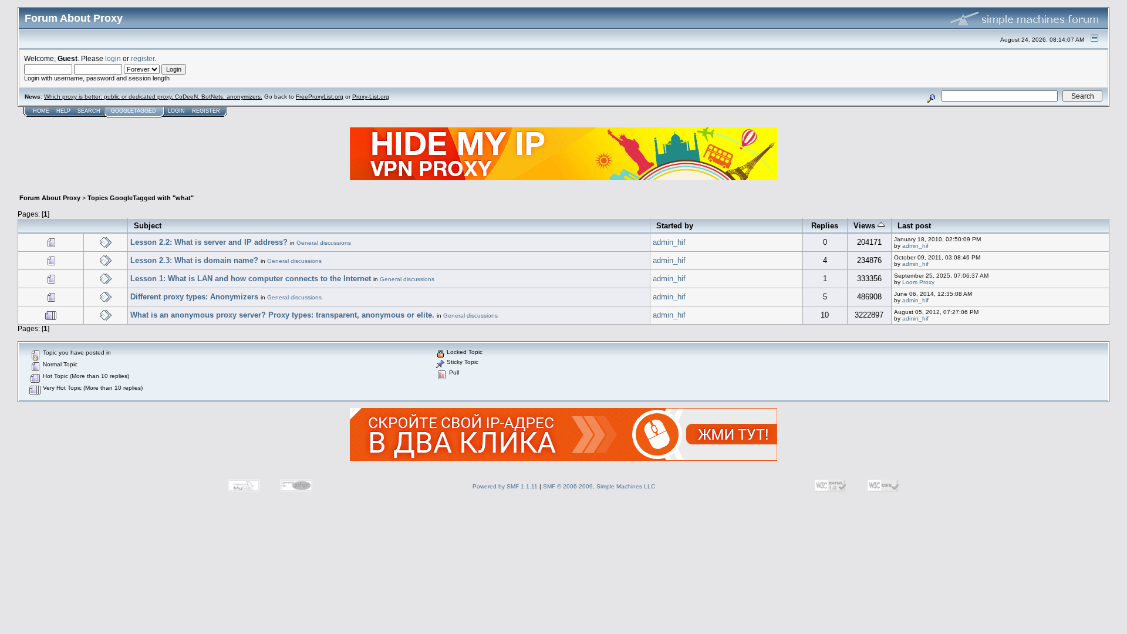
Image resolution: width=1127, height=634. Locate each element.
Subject (147, 225)
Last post (914, 225)
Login (176, 111)
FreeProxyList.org (319, 96)
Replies (824, 225)
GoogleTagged (133, 111)
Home (41, 111)
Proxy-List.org (370, 96)
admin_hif (669, 242)
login (113, 58)
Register (206, 111)
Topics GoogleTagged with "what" (140, 197)
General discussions (323, 243)
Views (865, 225)
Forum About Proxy (49, 197)
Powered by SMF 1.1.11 (505, 486)
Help (63, 111)
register (142, 58)
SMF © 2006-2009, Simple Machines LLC (599, 486)
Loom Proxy (918, 282)
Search (88, 111)
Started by (674, 225)
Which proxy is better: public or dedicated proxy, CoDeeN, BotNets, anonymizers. (153, 96)
